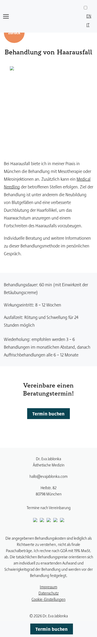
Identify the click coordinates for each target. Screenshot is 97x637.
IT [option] (87, 24)
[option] (88, 16)
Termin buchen (48, 413)
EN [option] (88, 15)
